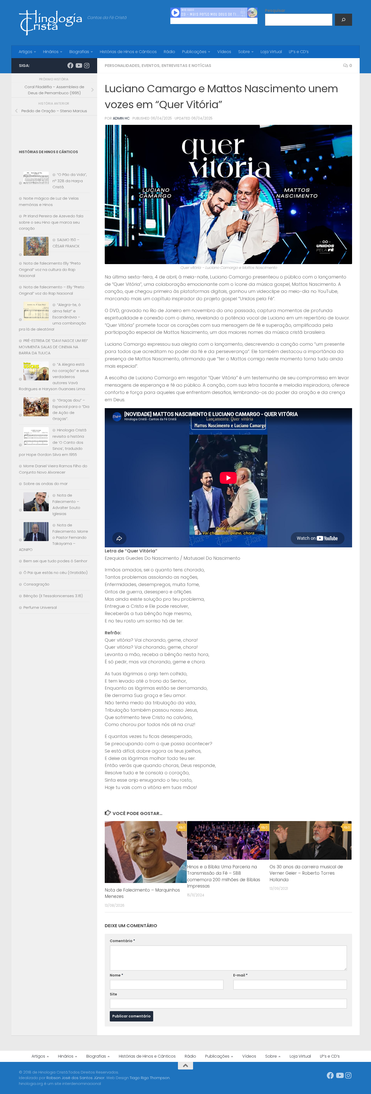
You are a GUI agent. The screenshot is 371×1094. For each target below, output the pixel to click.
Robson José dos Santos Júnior (75, 1077)
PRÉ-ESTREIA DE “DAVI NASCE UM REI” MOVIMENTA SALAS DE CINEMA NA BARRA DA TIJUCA (53, 347)
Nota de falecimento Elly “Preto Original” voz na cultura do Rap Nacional (50, 269)
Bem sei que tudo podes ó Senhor (55, 561)
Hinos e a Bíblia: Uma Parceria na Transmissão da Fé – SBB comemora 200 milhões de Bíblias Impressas (223, 876)
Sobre (244, 52)
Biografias (79, 52)
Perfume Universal (40, 607)
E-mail (240, 975)
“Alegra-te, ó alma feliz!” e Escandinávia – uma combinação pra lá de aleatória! (52, 317)
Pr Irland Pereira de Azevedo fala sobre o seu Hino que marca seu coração (51, 222)
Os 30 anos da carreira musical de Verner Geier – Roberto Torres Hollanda (306, 873)
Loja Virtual (271, 52)
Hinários (51, 52)
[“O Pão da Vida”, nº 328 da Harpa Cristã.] (34, 179)
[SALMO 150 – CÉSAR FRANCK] (34, 247)
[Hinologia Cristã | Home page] (50, 22)
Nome (116, 975)
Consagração (36, 584)
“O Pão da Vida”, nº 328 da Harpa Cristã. (69, 181)
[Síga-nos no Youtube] (78, 65)
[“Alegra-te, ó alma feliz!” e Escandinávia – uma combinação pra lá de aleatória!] (34, 312)
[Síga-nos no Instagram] (87, 65)
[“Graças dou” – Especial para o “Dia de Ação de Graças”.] (34, 407)
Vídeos (224, 52)
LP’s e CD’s (299, 52)
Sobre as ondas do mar (45, 483)
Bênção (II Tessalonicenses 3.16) (53, 595)
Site (113, 994)
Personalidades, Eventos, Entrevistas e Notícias (158, 65)
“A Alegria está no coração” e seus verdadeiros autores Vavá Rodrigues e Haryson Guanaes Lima (54, 376)
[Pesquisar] (343, 20)
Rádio (169, 52)
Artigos (25, 52)
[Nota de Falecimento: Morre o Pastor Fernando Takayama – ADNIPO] (34, 532)
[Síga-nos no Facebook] (70, 65)
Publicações (194, 52)
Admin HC (121, 118)
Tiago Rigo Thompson (150, 1077)
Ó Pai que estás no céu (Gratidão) (55, 572)
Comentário (122, 940)
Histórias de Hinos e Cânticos (128, 52)
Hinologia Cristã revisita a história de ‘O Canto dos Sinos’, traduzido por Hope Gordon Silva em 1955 (52, 442)
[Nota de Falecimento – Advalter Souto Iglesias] (34, 502)
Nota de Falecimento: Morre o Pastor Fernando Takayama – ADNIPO (53, 537)
